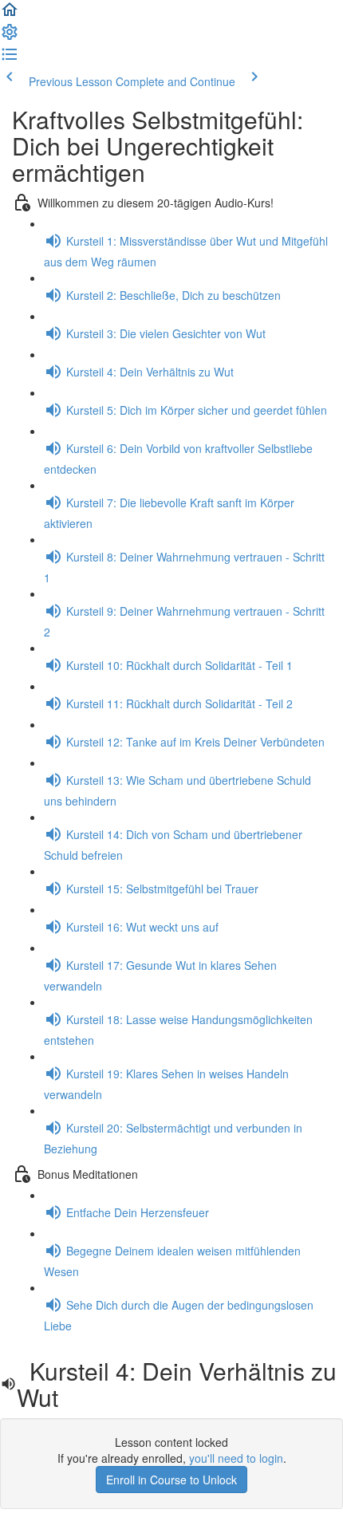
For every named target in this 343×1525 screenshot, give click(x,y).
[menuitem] (9, 37)
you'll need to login (236, 1458)
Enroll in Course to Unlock (171, 1480)
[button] (9, 14)
